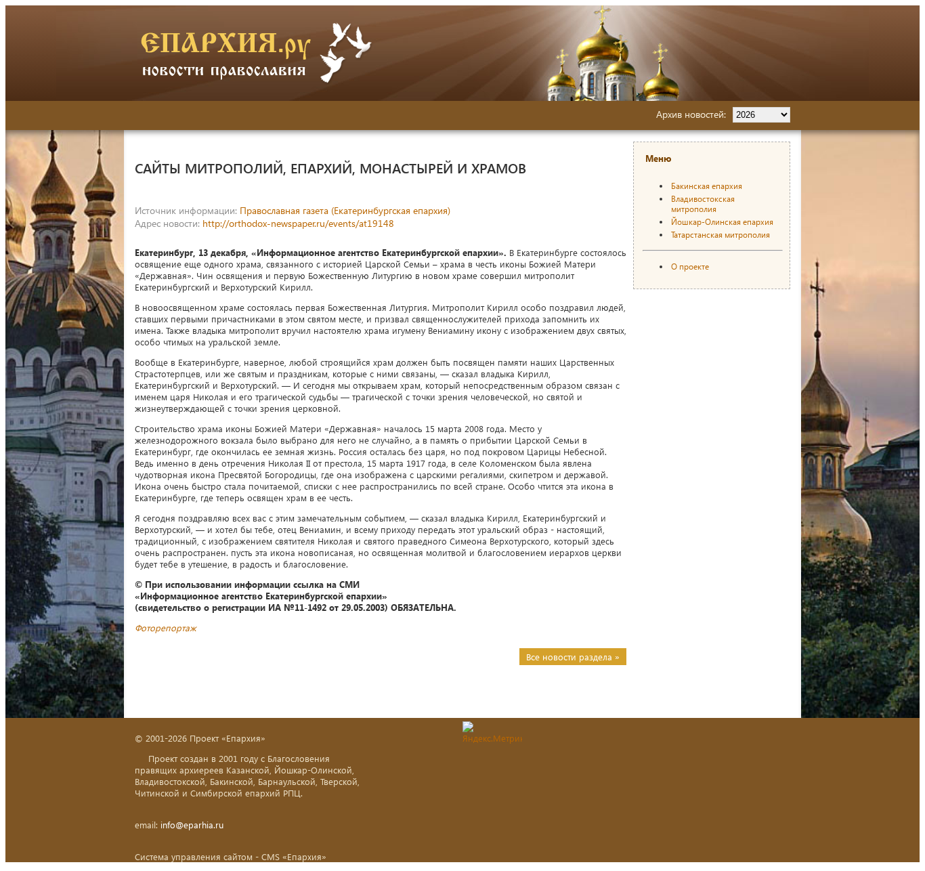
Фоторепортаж (165, 627)
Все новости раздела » (573, 656)
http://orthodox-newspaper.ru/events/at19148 (298, 223)
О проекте (690, 266)
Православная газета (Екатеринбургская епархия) (345, 210)
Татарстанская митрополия (720, 235)
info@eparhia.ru (191, 824)
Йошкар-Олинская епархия (722, 222)
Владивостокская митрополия (703, 204)
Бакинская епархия (706, 186)
